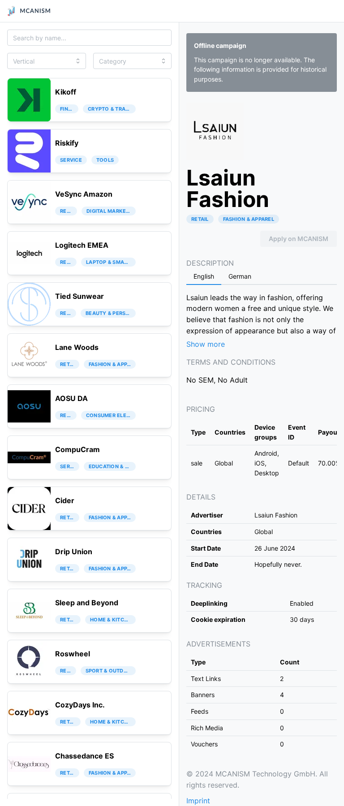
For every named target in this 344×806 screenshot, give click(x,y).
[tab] (203, 277)
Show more (205, 344)
